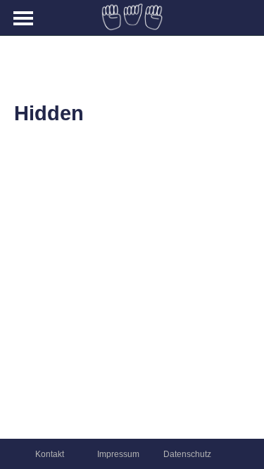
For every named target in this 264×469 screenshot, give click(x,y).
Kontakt (49, 454)
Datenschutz (187, 454)
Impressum (118, 454)
